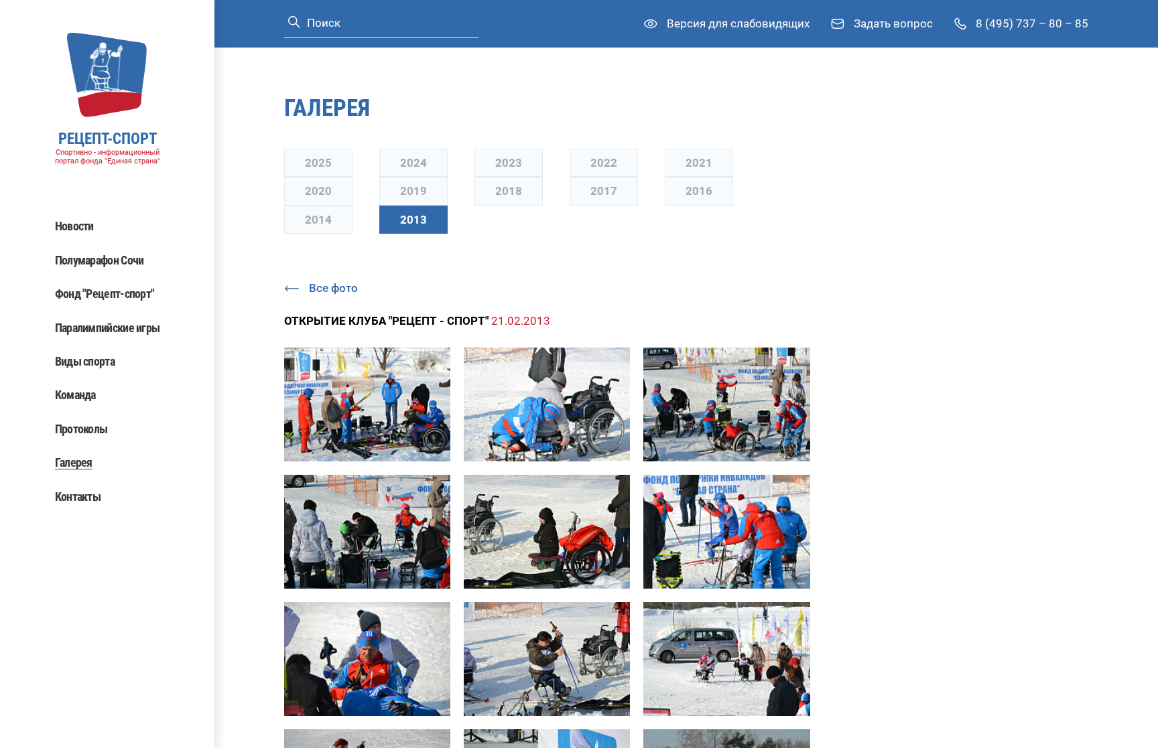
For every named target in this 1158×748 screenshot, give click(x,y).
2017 (603, 191)
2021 (699, 162)
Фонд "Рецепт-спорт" (105, 294)
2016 (699, 191)
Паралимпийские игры (107, 328)
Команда (75, 395)
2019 (413, 191)
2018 (508, 191)
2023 (508, 162)
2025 (318, 162)
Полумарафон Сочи (99, 260)
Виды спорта (85, 361)
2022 (603, 162)
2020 (318, 191)
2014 (318, 219)
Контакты (78, 497)
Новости (74, 226)
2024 (413, 162)
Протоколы (81, 429)
